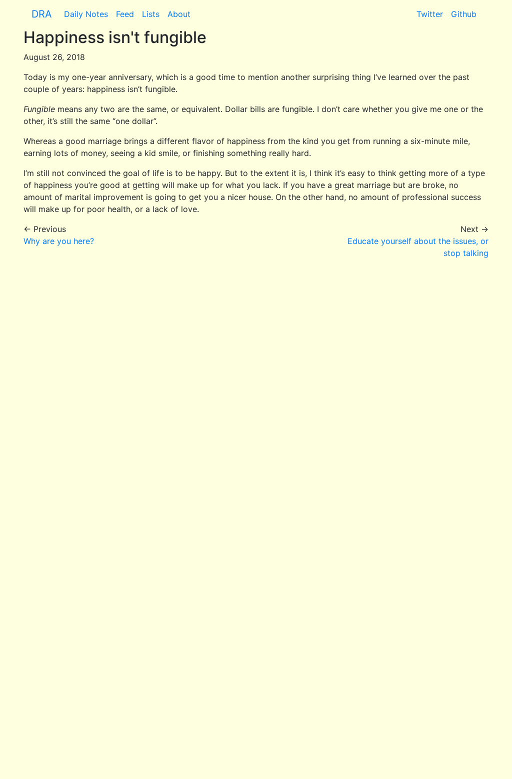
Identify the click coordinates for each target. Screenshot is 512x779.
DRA (42, 14)
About (179, 14)
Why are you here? (59, 241)
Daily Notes (86, 14)
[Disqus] (256, 392)
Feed (125, 14)
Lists (151, 14)
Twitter (429, 14)
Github (463, 14)
